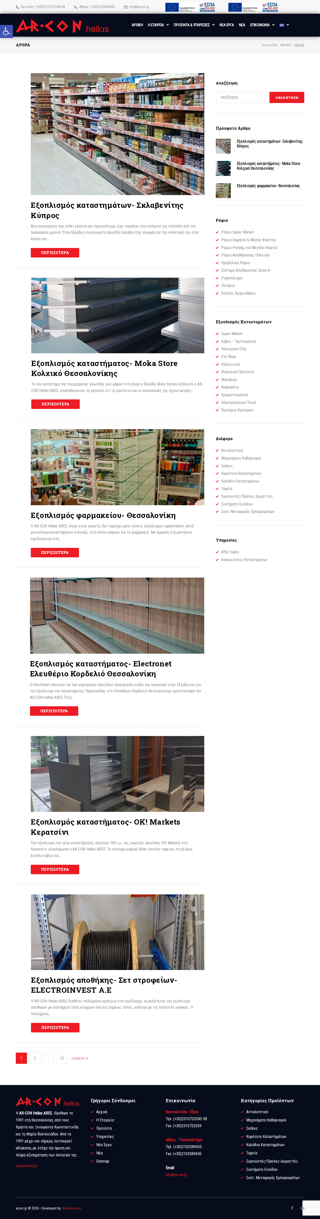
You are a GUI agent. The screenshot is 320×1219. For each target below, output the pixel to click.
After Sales (230, 552)
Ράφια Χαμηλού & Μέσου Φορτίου (248, 240)
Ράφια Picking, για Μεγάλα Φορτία (249, 247)
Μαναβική (229, 379)
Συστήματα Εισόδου (236, 504)
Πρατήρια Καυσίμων (237, 410)
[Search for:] (243, 97)
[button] (6, 31)
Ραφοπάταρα (231, 278)
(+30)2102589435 (102, 7)
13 (62, 1058)
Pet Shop (228, 356)
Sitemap (102, 1161)
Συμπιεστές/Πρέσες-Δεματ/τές (247, 496)
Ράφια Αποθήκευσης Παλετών (245, 255)
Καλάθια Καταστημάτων (240, 481)
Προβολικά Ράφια (235, 262)
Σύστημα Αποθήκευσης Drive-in (245, 270)
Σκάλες (227, 466)
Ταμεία (226, 488)
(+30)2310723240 (48, 7)
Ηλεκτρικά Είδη (233, 349)
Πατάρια (228, 285)
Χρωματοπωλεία (234, 394)
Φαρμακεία (230, 387)
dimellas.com (71, 1208)
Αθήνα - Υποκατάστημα (184, 1139)
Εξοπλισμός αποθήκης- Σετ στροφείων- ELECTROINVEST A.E (104, 985)
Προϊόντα (104, 1128)
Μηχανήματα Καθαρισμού (241, 458)
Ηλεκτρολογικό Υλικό (238, 402)
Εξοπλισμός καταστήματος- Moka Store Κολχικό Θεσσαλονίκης (104, 368)
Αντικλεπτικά (232, 450)
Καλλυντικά (230, 364)
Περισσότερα (55, 252)
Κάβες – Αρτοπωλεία (238, 341)
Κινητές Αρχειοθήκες (238, 293)
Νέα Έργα (104, 1144)
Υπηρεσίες (105, 1136)
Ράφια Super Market (237, 232)
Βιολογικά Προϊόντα (237, 371)
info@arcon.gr (139, 7)
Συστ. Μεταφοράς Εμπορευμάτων (248, 511)
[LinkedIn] (302, 1208)
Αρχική (285, 45)
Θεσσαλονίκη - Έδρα (182, 1111)
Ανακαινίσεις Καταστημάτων (244, 559)
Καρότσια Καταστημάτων (241, 473)
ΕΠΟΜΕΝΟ (79, 1058)
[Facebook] (292, 1208)
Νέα (99, 1153)
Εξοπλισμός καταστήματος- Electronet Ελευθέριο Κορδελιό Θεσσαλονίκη (101, 668)
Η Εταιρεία (105, 1120)
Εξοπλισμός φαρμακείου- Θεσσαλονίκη (103, 515)
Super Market (231, 333)
